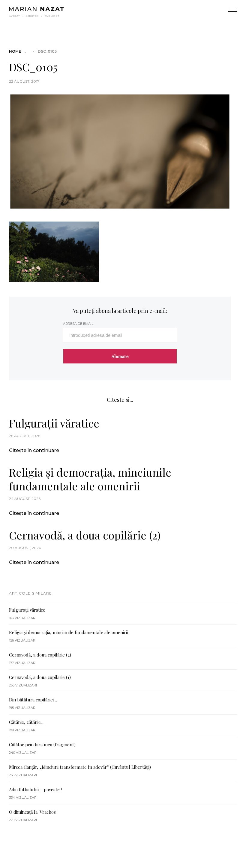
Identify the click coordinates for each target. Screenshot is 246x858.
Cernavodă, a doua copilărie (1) (40, 677)
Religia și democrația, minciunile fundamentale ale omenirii (90, 479)
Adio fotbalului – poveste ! (35, 789)
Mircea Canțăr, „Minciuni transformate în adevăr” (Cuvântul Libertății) (80, 767)
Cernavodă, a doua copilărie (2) (84, 535)
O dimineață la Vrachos (32, 812)
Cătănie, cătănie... (26, 722)
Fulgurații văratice (54, 423)
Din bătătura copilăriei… (33, 700)
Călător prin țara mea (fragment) (42, 745)
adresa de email (78, 324)
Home (15, 51)
